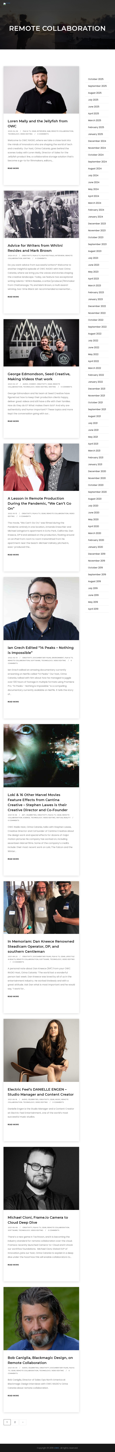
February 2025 (96, 127)
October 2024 (96, 154)
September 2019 (97, 574)
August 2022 (94, 333)
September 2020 (97, 492)
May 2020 (93, 519)
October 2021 (95, 402)
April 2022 (93, 361)
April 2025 (93, 113)
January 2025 (95, 134)
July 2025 (93, 99)
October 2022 (95, 320)
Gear (34, 131)
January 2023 (95, 299)
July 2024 (93, 175)
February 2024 (96, 209)
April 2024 (93, 196)
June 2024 (93, 182)
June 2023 (93, 265)
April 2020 (93, 526)
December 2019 (96, 553)
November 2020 (97, 478)
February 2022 (96, 375)
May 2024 (93, 189)
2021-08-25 (13, 956)
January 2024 (95, 216)
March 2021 (94, 450)
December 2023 (97, 223)
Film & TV (27, 131)
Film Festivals (47, 256)
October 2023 (95, 237)
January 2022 (95, 381)
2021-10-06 (12, 815)
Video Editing (26, 134)
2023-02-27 (13, 384)
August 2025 (95, 92)
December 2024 (97, 141)
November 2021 (96, 395)
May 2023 (93, 271)
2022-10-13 (12, 513)
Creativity (27, 256)
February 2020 (96, 540)
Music (57, 1099)
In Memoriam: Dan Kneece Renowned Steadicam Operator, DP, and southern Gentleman (41, 946)
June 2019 (93, 595)
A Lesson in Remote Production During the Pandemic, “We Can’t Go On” (39, 503)
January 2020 (95, 547)
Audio (25, 384)
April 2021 (93, 443)
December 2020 (97, 471)
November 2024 (97, 148)
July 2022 (93, 340)
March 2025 (94, 120)
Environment (58, 658)
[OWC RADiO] (7, 4)
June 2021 (93, 430)
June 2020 (93, 512)
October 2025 (96, 79)
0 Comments (43, 134)
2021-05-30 (12, 1368)
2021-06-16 (12, 1099)
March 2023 (94, 285)
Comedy (32, 384)
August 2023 (94, 251)
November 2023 (97, 230)
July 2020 (93, 505)
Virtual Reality (63, 818)
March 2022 (94, 368)
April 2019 (93, 609)
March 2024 (94, 203)
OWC (56, 1448)
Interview (41, 131)
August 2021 (94, 416)
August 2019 (94, 581)
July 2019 (93, 588)
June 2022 (93, 347)
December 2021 (96, 388)
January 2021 (95, 464)
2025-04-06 (13, 131)
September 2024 (97, 161)
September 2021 (97, 409)
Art (23, 815)
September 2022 (97, 326)
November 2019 (96, 560)
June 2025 (93, 106)
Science (26, 818)
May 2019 (93, 602)
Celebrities (31, 815)
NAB (48, 131)
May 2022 (93, 354)
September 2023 (97, 244)
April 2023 (93, 278)
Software (35, 660)
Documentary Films (42, 658)
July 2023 (93, 258)
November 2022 (97, 313)
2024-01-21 (12, 256)
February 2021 (95, 457)
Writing (26, 258)
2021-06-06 (13, 1227)
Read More (13, 168)
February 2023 (96, 292)
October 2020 (96, 485)
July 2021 (93, 423)
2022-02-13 (13, 658)
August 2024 (95, 168)
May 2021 (93, 437)
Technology (13, 134)
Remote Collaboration (62, 131)
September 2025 (97, 86)
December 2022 (97, 306)
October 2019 (95, 567)
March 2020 (94, 533)
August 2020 (95, 498)
